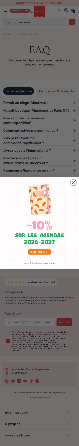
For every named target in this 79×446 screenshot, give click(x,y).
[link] (39, 223)
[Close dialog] (73, 183)
